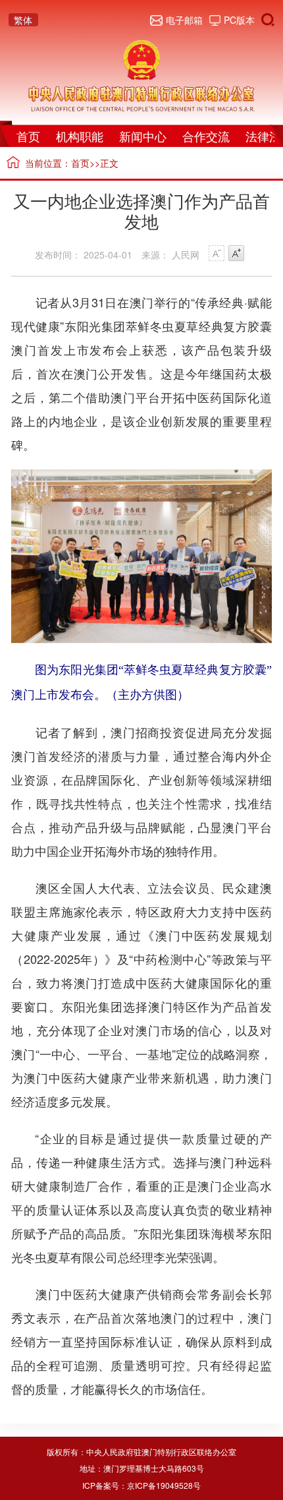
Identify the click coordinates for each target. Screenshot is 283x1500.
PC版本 (239, 19)
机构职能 (79, 135)
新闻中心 (143, 135)
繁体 (23, 19)
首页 (28, 135)
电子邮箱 (184, 19)
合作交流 (206, 135)
